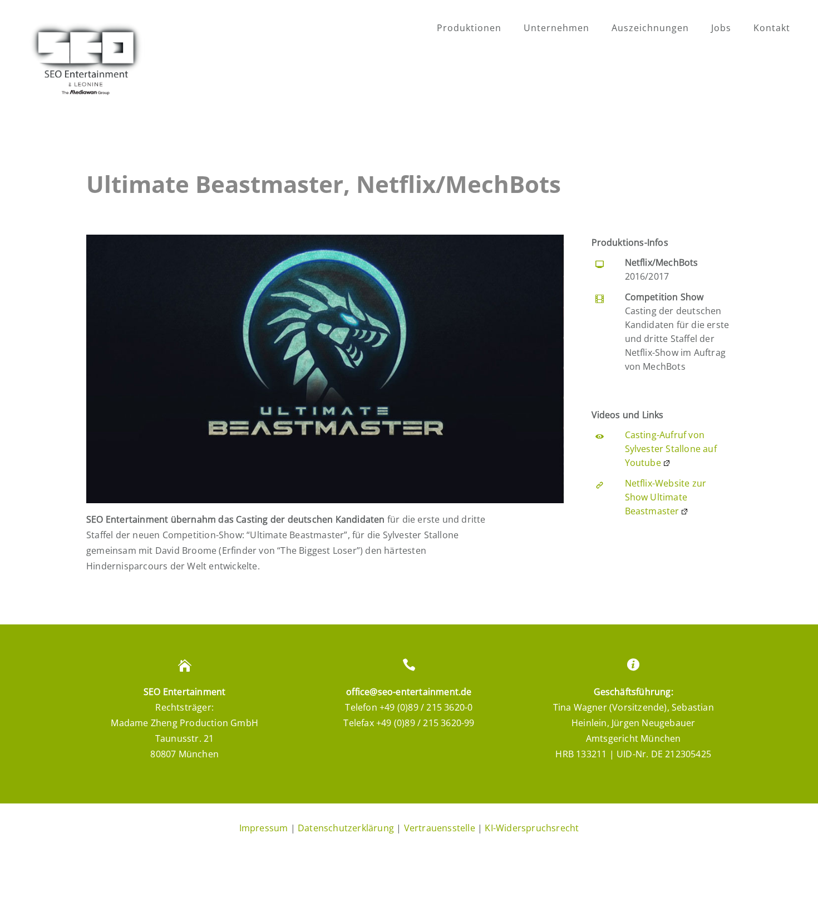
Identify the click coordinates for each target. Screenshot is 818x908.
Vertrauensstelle (439, 828)
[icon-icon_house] (184, 665)
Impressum (263, 828)
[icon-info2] (633, 665)
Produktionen (469, 28)
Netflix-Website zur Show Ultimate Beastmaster (666, 497)
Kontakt (771, 28)
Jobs (721, 28)
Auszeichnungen (650, 28)
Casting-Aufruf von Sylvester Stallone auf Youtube (671, 449)
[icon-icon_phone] (409, 665)
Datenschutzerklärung (346, 828)
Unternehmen (556, 28)
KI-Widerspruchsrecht (532, 828)
